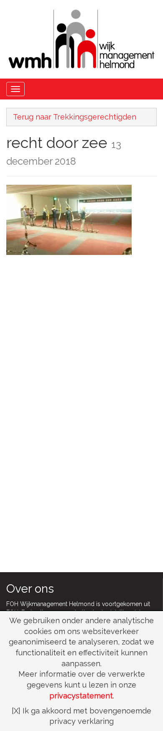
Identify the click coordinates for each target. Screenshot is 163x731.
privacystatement (81, 695)
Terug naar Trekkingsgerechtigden (74, 116)
